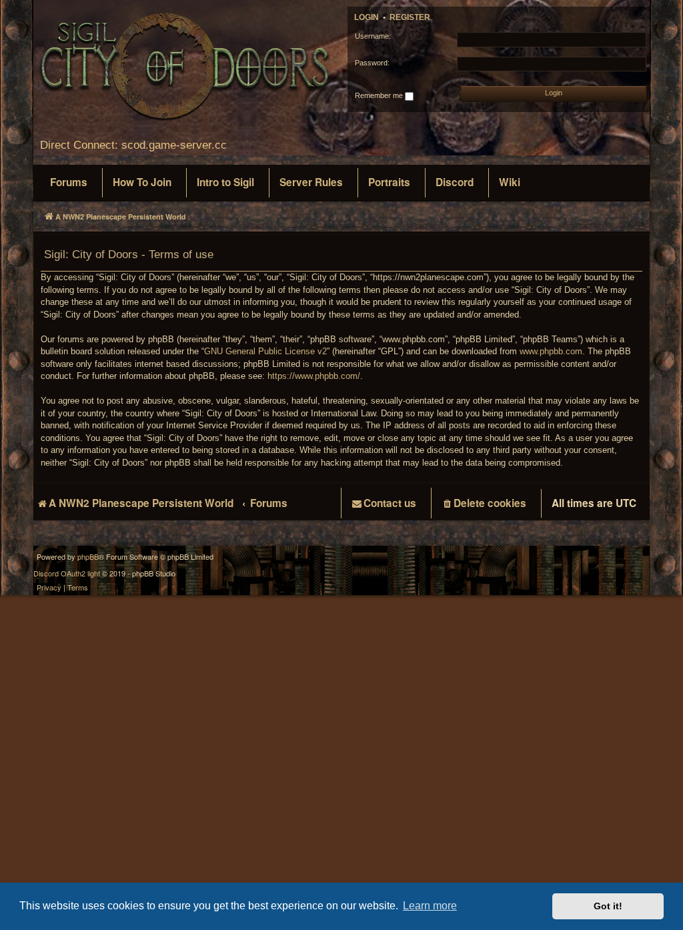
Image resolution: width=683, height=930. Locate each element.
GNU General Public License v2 (265, 351)
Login (366, 17)
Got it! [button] (608, 906)
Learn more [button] (430, 905)
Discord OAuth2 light (66, 573)
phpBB (88, 557)
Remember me (380, 95)
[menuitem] (68, 182)
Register (410, 17)
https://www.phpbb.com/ (313, 376)
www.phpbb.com (551, 351)
